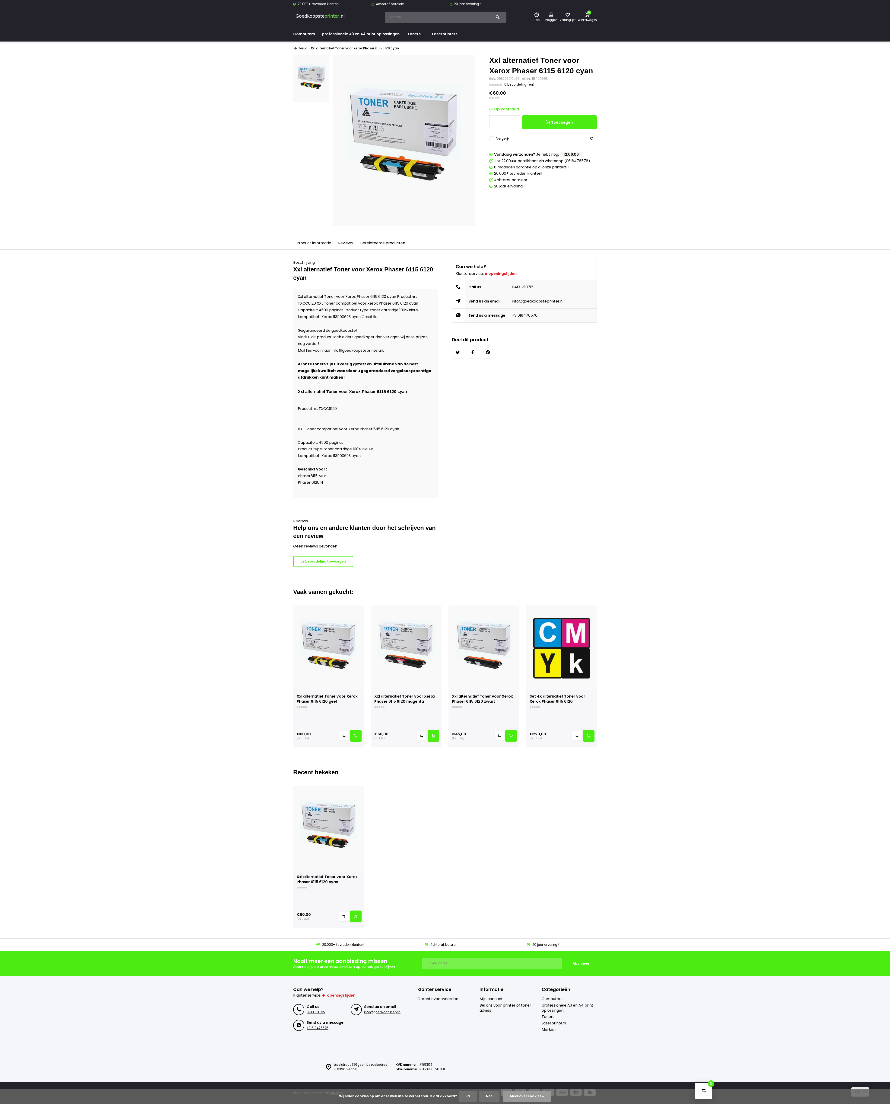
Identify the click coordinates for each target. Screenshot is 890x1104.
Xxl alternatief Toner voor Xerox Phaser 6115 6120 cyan (355, 48)
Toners (414, 34)
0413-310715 (523, 287)
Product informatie (314, 243)
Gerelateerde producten (382, 243)
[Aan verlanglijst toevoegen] (591, 139)
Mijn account (491, 998)
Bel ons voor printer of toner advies (505, 1008)
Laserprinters (445, 34)
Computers (304, 34)
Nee (489, 1096)
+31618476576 (524, 315)
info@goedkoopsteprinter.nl (537, 301)
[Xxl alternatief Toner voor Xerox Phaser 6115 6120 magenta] (406, 647)
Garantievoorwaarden (437, 998)
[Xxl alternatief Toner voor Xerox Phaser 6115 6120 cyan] (328, 828)
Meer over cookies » (527, 1096)
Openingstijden (502, 273)
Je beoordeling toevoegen (323, 561)
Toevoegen (562, 122)
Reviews (345, 243)
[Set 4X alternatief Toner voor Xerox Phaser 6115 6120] (561, 647)
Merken (549, 1029)
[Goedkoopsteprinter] (321, 17)
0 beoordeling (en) (519, 84)
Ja (468, 1096)
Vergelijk (502, 138)
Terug (302, 48)
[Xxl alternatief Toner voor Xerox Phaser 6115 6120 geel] (328, 647)
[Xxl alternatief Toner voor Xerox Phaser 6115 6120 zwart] (483, 647)
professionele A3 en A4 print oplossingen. (361, 34)
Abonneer (581, 963)
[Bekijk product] (356, 736)
